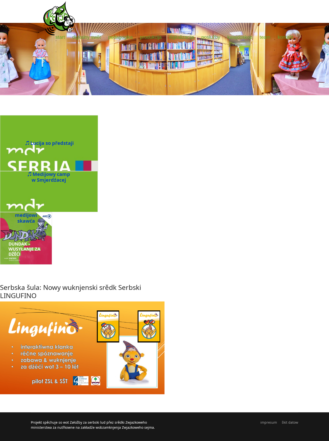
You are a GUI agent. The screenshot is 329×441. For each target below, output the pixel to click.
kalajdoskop (239, 37)
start (60, 37)
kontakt (285, 37)
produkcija (151, 37)
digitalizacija (181, 37)
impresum (268, 422)
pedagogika (120, 37)
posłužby (210, 37)
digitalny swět (86, 37)
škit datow (290, 422)
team (265, 37)
